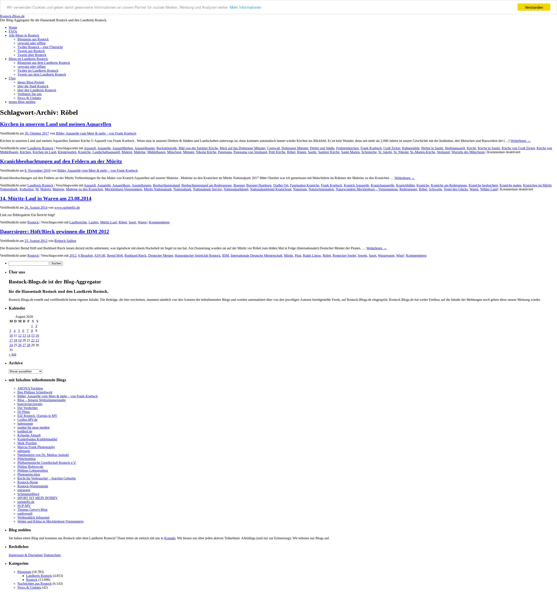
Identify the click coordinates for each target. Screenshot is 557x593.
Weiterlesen (520, 141)
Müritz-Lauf (108, 222)
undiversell (24, 513)
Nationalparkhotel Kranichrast (270, 189)
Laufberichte (78, 222)
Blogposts (24, 572)
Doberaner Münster (295, 148)
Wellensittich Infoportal (33, 517)
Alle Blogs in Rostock (24, 35)
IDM (225, 255)
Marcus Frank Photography (36, 447)
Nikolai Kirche (206, 152)
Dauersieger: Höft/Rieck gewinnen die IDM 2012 (54, 231)
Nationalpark (182, 189)
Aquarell (90, 148)
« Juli (12, 354)
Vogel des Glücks (456, 189)
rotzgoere (23, 490)
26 (20, 345)
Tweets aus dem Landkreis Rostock (41, 74)
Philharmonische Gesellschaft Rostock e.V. (46, 463)
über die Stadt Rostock (33, 86)
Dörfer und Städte (322, 148)
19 (20, 340)
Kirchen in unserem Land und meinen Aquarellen (55, 124)
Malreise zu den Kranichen (84, 189)
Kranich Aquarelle (356, 185)
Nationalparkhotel (236, 189)
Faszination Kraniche (304, 185)
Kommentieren (159, 222)
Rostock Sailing (65, 241)
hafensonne (25, 423)
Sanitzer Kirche (328, 152)
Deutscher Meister (160, 255)
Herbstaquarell (455, 148)
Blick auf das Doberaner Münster (242, 148)
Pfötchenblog (26, 459)
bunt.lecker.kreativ (30, 404)
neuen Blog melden (22, 102)
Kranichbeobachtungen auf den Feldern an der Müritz (61, 161)
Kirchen (25, 152)
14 (28, 335)
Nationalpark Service (207, 189)
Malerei (127, 152)
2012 (72, 255)
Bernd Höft (115, 255)
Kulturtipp (27, 189)
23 (37, 340)
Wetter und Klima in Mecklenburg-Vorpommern (50, 521)
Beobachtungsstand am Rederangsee (206, 185)
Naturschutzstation (321, 189)
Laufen (93, 222)
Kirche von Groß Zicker (518, 148)
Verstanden (534, 7)
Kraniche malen (510, 185)
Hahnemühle (410, 148)
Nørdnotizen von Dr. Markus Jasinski (43, 455)
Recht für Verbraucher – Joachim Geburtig (46, 478)
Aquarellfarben (122, 148)
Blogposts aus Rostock (33, 39)
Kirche (471, 148)
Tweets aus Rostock (31, 51)
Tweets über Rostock (31, 55)
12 (20, 335)
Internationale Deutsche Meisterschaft (256, 255)
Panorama (225, 152)
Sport (132, 222)
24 (11, 345)
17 (11, 340)
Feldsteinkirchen (347, 148)
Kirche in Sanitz (489, 148)
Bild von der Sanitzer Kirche (198, 148)
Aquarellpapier (144, 148)
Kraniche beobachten (483, 185)
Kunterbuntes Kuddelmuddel (37, 439)
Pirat (298, 255)
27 (24, 345)
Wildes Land (489, 189)
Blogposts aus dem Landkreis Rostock (43, 63)
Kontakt (169, 538)
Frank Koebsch (371, 148)
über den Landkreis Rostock (36, 90)
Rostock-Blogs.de (12, 16)
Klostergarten (67, 152)
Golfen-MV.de (27, 419)
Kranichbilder (405, 185)
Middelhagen (156, 152)
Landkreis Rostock (40, 148)
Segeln (362, 255)
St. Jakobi (385, 152)
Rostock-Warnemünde (32, 486)
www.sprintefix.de (67, 207)
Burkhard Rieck (135, 255)
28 (28, 345)
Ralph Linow (312, 255)
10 (11, 335)
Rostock (33, 222)
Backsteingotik (166, 148)
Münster (188, 152)
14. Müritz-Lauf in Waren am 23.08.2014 (45, 198)
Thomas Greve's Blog (32, 509)
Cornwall (273, 148)
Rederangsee (408, 189)
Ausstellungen (141, 185)
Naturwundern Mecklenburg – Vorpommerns (367, 189)
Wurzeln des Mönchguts (468, 152)
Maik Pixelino (27, 443)
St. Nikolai (401, 152)
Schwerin (435, 189)
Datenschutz (52, 555)
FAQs (13, 31)
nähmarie (23, 451)
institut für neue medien (33, 427)
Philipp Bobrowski (30, 466)
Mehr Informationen (245, 7)
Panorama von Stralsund (250, 152)
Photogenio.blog (28, 474)
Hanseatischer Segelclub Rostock (197, 255)
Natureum (300, 189)
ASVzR (99, 255)
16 (37, 335)
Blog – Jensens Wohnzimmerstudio (41, 400)
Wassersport (386, 255)
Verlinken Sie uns (29, 94)
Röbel (291, 152)
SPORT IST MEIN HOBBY (37, 498)
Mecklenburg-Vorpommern (123, 189)
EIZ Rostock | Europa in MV (37, 416)
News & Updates (29, 98)
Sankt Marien (350, 152)
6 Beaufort (85, 255)
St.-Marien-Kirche (422, 152)
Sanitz (312, 152)
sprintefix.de (25, 502)
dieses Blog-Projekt (30, 82)
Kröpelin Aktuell (28, 435)
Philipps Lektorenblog (32, 470)
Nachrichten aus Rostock (34, 583)
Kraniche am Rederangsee (449, 185)
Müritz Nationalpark (158, 189)
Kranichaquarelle (382, 185)
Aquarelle (104, 148)
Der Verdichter (27, 408)
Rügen (301, 152)
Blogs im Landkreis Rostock (28, 59)
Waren (474, 189)
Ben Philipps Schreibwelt (34, 392)
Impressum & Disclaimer (26, 555)
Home (13, 27)
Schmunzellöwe (28, 494)
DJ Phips (23, 412)
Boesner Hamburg (259, 185)
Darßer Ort (280, 185)
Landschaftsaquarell (106, 152)
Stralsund (443, 152)
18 (15, 340)
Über (12, 78)
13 (24, 335)
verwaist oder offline (31, 43)
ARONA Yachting (30, 388)
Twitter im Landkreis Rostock (37, 70)
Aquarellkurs (121, 185)
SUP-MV (24, 506)
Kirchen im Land (44, 152)
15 (33, 335)
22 (33, 340)
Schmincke (369, 152)
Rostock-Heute (27, 482)
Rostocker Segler (344, 255)
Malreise (140, 152)
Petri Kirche (277, 152)
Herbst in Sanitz (432, 148)
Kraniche (84, 152)
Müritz (288, 255)
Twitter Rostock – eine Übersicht (40, 47)
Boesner (239, 185)
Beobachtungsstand (166, 185)
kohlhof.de (24, 431)
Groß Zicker (391, 148)
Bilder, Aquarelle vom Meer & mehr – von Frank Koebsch (96, 133)
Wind (400, 255)
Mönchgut (174, 152)
